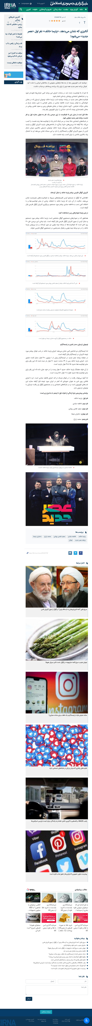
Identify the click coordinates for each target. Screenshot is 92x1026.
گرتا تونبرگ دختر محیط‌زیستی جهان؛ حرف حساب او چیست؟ (68, 965)
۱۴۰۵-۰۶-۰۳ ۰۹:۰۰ (15, 40)
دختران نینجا (37, 536)
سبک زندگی (57, 9)
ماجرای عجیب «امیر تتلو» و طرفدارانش (74, 945)
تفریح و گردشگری (45, 9)
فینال (70, 540)
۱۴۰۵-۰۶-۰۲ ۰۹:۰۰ (15, 59)
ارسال (29, 999)
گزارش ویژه (74, 9)
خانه (81, 9)
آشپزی (28, 9)
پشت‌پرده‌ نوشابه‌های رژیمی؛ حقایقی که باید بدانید (14, 24)
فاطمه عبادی (72, 536)
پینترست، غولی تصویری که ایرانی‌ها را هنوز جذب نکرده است (68, 874)
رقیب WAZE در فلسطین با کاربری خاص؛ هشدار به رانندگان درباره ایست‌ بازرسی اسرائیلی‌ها (59, 821)
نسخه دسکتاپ (46, 1012)
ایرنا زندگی (69, 3)
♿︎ (86, 1020)
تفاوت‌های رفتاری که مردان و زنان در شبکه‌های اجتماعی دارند (68, 768)
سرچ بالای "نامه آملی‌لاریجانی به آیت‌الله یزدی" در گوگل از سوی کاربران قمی (64, 609)
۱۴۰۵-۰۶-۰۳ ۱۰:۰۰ (15, 30)
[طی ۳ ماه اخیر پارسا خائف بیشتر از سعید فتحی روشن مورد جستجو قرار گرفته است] (57, 270)
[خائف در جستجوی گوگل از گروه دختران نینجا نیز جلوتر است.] (57, 325)
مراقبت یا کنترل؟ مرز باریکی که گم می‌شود (15, 55)
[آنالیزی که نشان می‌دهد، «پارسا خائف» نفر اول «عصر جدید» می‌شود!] (57, 60)
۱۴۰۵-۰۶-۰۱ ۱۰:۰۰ (16, 66)
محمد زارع (47, 536)
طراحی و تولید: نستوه (82, 1021)
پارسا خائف (82, 536)
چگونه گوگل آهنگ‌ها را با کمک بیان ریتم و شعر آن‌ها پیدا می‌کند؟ (67, 957)
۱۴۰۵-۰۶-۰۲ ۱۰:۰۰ (16, 49)
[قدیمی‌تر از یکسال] (57, 587)
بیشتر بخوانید (79, 938)
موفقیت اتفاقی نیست (14, 62)
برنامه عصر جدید (80, 540)
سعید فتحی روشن (59, 536)
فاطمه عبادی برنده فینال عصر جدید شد (74, 951)
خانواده (35, 9)
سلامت (65, 9)
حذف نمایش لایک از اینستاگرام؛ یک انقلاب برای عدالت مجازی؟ (68, 715)
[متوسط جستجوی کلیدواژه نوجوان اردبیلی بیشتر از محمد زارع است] (57, 297)
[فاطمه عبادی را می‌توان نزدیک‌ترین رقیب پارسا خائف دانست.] (57, 444)
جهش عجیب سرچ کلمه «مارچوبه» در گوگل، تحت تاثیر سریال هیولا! (66, 662)
